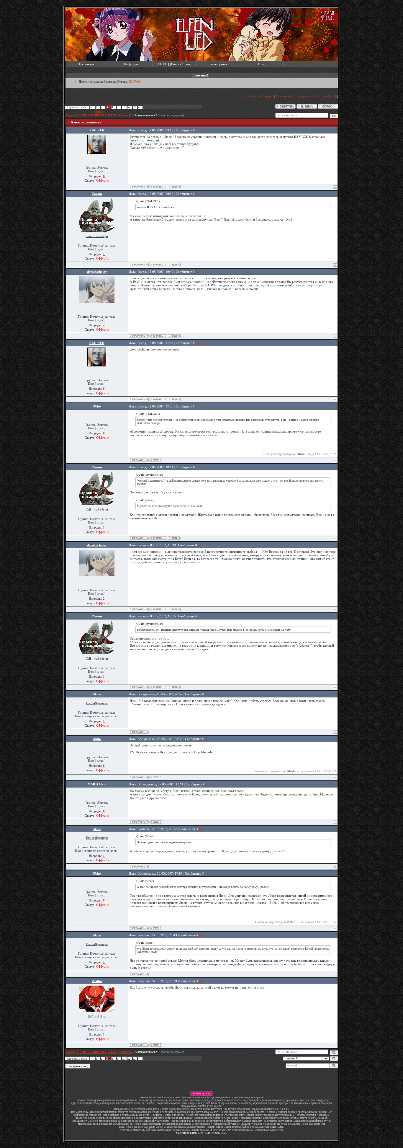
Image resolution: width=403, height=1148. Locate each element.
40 (206, 739)
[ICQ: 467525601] (174, 186)
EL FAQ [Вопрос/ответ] (174, 64)
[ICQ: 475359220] (156, 822)
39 (206, 694)
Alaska (99, 111)
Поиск (323, 96)
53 (134, 107)
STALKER (96, 130)
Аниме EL (126, 115)
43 (206, 873)
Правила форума (305, 96)
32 (197, 193)
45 (201, 981)
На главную (87, 64)
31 (197, 130)
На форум (131, 64)
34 (197, 343)
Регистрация (218, 64)
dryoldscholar (97, 271)
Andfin (97, 981)
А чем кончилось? (146, 115)
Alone (97, 694)
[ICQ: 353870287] (156, 460)
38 (200, 616)
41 (207, 784)
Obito (97, 406)
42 (201, 829)
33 (197, 271)
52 (128, 107)
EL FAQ (134, 81)
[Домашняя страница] (174, 335)
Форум (69, 115)
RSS (333, 96)
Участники (283, 96)
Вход (262, 64)
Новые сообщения (260, 96)
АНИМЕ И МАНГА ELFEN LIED (97, 115)
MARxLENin (97, 784)
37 (200, 545)
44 (201, 935)
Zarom (97, 193)
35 (197, 406)
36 (197, 467)
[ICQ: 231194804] (174, 264)
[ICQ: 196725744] (156, 1045)
